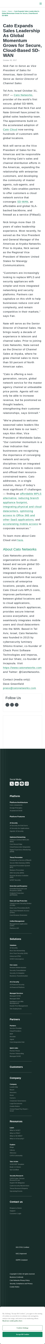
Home (4, 11)
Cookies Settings (22, 1328)
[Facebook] (22, 784)
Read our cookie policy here (12, 1321)
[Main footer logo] (22, 764)
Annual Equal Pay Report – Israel (19, 1110)
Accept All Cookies (22, 1334)
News (10, 11)
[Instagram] (27, 784)
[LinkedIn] (17, 784)
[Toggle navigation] (41, 3)
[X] (12, 784)
